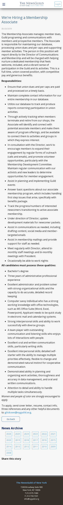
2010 (44, 446)
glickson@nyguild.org (18, 412)
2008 (8, 452)
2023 (35, 433)
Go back (11, 419)
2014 (8, 446)
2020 (8, 440)
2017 (35, 440)
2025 (17, 433)
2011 (35, 446)
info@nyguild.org (31, 499)
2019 (17, 440)
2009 (53, 446)
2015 (53, 440)
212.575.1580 (32, 493)
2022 (44, 433)
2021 (53, 433)
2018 (26, 440)
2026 (8, 433)
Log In (58, 4)
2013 (17, 446)
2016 (44, 440)
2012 (26, 446)
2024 (26, 433)
